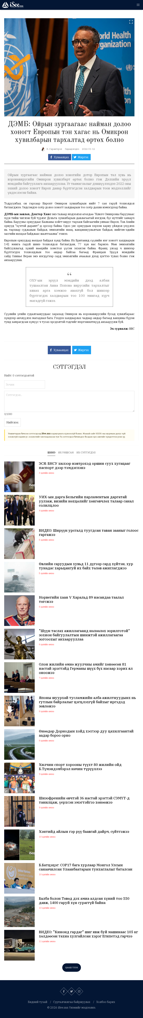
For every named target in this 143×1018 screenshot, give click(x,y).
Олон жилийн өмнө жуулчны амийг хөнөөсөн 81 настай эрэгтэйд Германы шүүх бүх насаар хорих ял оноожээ (86, 668)
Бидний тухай (37, 1002)
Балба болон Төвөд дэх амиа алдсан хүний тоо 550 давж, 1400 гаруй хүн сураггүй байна (84, 900)
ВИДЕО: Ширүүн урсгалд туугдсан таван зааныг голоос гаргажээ (88, 532)
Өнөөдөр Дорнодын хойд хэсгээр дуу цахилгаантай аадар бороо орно (86, 733)
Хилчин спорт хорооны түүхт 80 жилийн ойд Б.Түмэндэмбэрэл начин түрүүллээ (80, 767)
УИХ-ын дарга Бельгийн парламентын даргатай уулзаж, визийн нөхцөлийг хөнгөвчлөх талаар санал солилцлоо (86, 501)
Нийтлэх (12, 422)
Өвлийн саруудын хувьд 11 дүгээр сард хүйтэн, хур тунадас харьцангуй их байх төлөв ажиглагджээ (86, 566)
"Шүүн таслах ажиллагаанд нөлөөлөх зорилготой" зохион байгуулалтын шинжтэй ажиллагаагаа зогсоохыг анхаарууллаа (84, 635)
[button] (138, 5)
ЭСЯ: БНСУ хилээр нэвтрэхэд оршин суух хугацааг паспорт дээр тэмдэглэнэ (84, 465)
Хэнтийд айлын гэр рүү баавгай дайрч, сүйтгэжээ (84, 832)
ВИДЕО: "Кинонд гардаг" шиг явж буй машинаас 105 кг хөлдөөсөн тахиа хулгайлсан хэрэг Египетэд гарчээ (88, 934)
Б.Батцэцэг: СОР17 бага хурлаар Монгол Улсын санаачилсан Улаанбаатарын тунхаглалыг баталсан (85, 867)
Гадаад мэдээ (72, 149)
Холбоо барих (105, 1002)
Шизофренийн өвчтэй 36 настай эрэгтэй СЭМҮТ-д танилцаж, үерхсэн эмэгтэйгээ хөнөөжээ (84, 800)
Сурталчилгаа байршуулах (71, 1002)
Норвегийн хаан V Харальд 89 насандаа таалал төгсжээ (81, 599)
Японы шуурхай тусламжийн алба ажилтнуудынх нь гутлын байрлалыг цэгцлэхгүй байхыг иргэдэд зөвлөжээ (87, 702)
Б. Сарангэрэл (54, 149)
